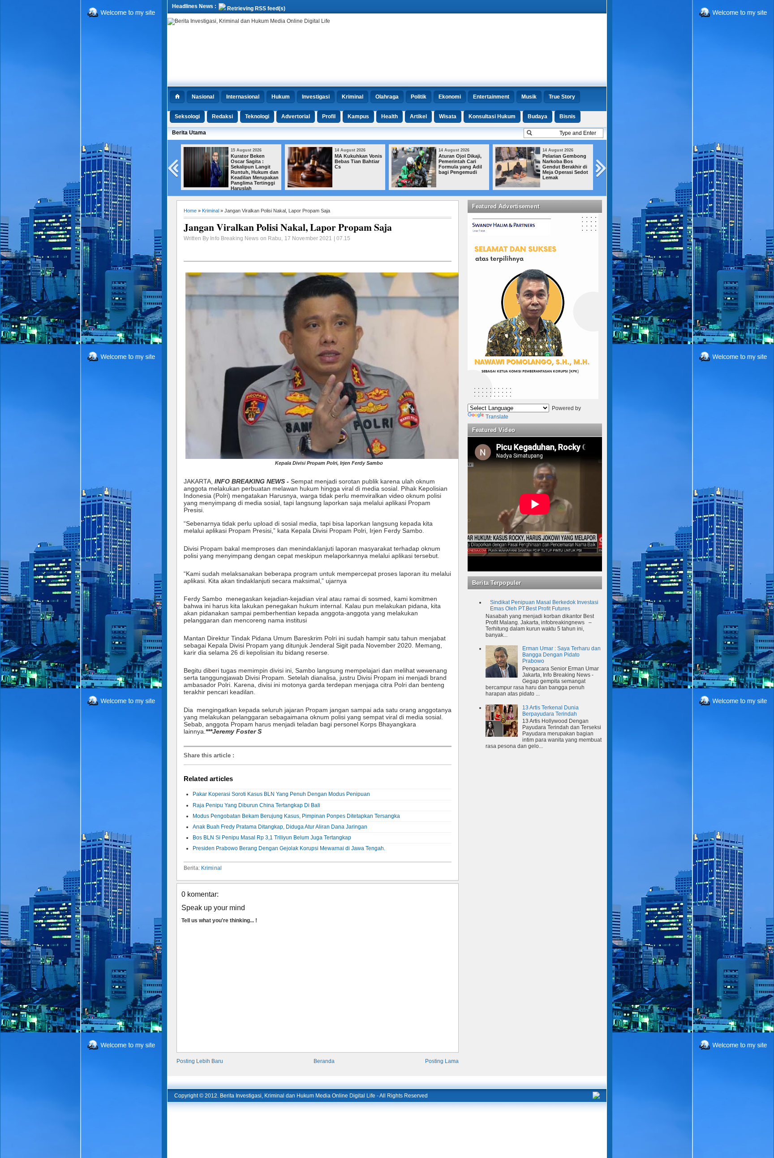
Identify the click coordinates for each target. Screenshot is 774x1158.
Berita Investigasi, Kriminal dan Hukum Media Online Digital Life (297, 1096)
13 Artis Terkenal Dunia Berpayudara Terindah (550, 710)
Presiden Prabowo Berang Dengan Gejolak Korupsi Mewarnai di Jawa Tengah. (289, 848)
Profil (328, 116)
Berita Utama (189, 133)
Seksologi (187, 116)
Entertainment (491, 97)
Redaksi (222, 116)
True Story (562, 97)
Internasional (242, 97)
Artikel (418, 116)
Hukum (280, 97)
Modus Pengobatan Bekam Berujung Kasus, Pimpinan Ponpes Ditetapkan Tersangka (296, 816)
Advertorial (295, 116)
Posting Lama (442, 1061)
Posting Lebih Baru (199, 1061)
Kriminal (352, 97)
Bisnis (567, 116)
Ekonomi (450, 97)
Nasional (203, 97)
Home (190, 210)
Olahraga (387, 97)
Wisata (447, 116)
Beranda (324, 1061)
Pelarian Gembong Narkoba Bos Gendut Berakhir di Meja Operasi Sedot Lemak (565, 166)
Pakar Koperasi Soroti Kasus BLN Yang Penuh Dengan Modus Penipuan (281, 794)
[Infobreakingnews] (596, 1097)
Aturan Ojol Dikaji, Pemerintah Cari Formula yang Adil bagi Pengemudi (460, 164)
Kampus (358, 116)
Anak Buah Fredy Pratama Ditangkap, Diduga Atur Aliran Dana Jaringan (280, 827)
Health (389, 116)
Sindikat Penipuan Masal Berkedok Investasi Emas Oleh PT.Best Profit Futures (544, 605)
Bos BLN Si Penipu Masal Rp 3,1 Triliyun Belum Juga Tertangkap (272, 837)
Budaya (537, 116)
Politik (418, 97)
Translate (497, 417)
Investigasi (316, 97)
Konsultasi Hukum (492, 116)
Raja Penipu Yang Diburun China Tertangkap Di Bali (256, 805)
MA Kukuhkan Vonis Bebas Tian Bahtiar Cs (358, 161)
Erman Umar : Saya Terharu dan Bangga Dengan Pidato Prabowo (561, 654)
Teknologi (257, 116)
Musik (529, 97)
